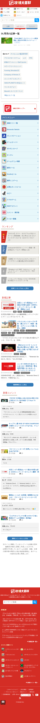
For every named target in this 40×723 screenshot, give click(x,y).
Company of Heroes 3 (12, 74)
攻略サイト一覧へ (32, 682)
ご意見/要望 (23, 689)
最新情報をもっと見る (20, 385)
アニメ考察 (6, 12)
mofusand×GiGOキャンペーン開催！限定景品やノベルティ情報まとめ (21, 249)
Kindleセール (6, 15)
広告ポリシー (23, 692)
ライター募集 (26, 695)
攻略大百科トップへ (19, 108)
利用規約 (31, 689)
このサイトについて (12, 689)
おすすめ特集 (33, 8)
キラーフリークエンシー (12, 66)
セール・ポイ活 (34, 12)
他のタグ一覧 (10, 95)
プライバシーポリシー (12, 692)
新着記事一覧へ (33, 641)
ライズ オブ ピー (10, 87)
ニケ (24, 58)
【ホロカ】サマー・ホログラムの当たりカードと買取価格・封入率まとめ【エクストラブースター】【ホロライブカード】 (22, 237)
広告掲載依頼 (6, 694)
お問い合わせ (16, 694)
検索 (37, 20)
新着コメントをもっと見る (20, 538)
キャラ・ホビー (21, 12)
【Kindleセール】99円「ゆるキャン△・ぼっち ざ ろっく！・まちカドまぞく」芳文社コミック (21, 271)
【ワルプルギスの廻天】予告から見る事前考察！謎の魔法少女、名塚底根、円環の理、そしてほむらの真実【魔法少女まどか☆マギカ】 (19, 615)
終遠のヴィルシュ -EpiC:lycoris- (15, 62)
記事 (8, 26)
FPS (30, 58)
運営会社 (32, 692)
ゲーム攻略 (6, 8)
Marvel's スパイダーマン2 (13, 91)
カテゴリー (20, 26)
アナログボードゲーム (12, 58)
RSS (20, 698)
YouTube (36, 695)
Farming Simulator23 (11, 70)
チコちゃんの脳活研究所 (19, 54)
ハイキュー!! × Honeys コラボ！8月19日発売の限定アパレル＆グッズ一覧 (21, 279)
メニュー (3, 703)
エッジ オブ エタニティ (12, 79)
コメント (19, 15)
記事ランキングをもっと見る (20, 288)
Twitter (33, 695)
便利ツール (20, 8)
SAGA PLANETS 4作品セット (14, 83)
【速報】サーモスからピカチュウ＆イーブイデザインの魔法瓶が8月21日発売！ (22, 260)
